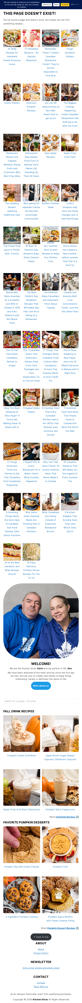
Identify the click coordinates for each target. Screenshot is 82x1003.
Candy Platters (12, 103)
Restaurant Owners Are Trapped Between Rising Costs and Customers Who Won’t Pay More (12, 164)
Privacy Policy (41, 953)
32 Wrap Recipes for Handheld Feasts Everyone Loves (12, 56)
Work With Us (41, 986)
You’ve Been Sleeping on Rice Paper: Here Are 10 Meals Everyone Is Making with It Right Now (70, 361)
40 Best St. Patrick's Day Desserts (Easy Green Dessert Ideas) (31, 254)
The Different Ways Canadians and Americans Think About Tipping (50, 300)
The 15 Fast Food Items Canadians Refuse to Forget (12, 358)
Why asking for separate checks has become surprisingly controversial (31, 211)
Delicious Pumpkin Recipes (31, 107)
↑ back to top (41, 937)
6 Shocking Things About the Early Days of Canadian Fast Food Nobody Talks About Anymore (12, 524)
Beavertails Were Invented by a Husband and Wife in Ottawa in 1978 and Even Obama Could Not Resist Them (12, 307)
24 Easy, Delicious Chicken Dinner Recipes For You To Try (31, 570)
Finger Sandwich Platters (70, 53)
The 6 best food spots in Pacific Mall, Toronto (12, 250)
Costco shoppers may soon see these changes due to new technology (70, 211)
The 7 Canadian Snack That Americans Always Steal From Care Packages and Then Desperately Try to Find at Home (31, 365)
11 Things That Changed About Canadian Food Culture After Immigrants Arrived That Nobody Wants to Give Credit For (50, 365)
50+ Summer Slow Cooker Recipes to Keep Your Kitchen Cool (50, 254)
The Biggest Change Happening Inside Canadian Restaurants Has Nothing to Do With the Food (70, 114)
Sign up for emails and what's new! (41, 968)
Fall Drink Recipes (65, 817)
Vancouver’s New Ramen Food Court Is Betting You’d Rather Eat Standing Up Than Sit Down (31, 164)
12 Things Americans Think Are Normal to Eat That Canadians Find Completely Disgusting (12, 473)
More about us (41, 685)
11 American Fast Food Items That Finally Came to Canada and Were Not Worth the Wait (70, 419)
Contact (41, 982)
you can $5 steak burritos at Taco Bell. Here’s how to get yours (50, 110)
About (41, 949)
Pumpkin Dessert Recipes (61, 928)
